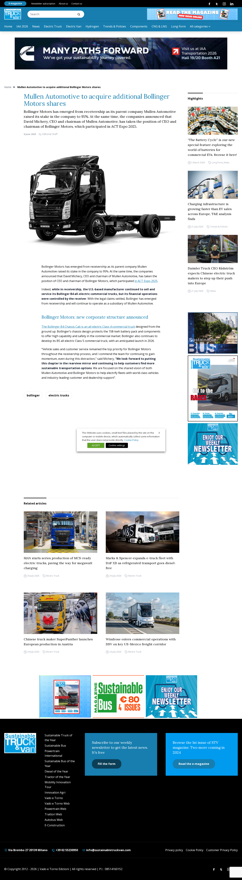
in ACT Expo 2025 (145, 281)
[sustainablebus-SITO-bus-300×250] (213, 333)
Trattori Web (53, 814)
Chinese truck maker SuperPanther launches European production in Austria (58, 641)
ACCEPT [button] (96, 445)
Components (138, 26)
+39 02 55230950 (66, 850)
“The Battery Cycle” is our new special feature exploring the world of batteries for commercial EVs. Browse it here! (212, 147)
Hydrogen (92, 26)
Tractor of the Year (57, 777)
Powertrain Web (55, 809)
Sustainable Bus (55, 746)
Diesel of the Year (56, 771)
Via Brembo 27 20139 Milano (27, 850)
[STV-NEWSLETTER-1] (213, 444)
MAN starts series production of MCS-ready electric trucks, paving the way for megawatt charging (58, 563)
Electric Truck (53, 26)
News (36, 26)
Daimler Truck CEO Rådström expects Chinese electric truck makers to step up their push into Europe (211, 275)
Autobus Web (54, 820)
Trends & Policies (114, 26)
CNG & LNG (159, 26)
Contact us (76, 3)
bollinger (33, 395)
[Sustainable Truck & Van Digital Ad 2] (121, 53)
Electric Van (73, 26)
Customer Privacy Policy (222, 850)
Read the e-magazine (194, 764)
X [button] (159, 432)
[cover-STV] (213, 388)
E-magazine (15, 3)
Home (8, 26)
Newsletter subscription (43, 3)
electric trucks (59, 395)
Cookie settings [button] (117, 445)
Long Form (178, 26)
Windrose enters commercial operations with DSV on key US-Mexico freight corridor (141, 641)
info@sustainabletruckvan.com (108, 850)
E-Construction (55, 825)
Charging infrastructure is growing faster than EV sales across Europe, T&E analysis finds (210, 211)
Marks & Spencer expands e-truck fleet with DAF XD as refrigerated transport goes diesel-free (141, 563)
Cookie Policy (194, 850)
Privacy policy (174, 850)
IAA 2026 (22, 26)
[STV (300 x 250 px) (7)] (65, 696)
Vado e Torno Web (57, 803)
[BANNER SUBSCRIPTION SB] (118, 696)
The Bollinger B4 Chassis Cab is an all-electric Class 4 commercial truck (88, 327)
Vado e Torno (54, 798)
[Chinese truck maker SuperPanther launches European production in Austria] (60, 613)
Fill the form (107, 764)
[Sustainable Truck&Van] (12, 14)
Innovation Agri (55, 792)
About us (63, 3)
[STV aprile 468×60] (192, 14)
